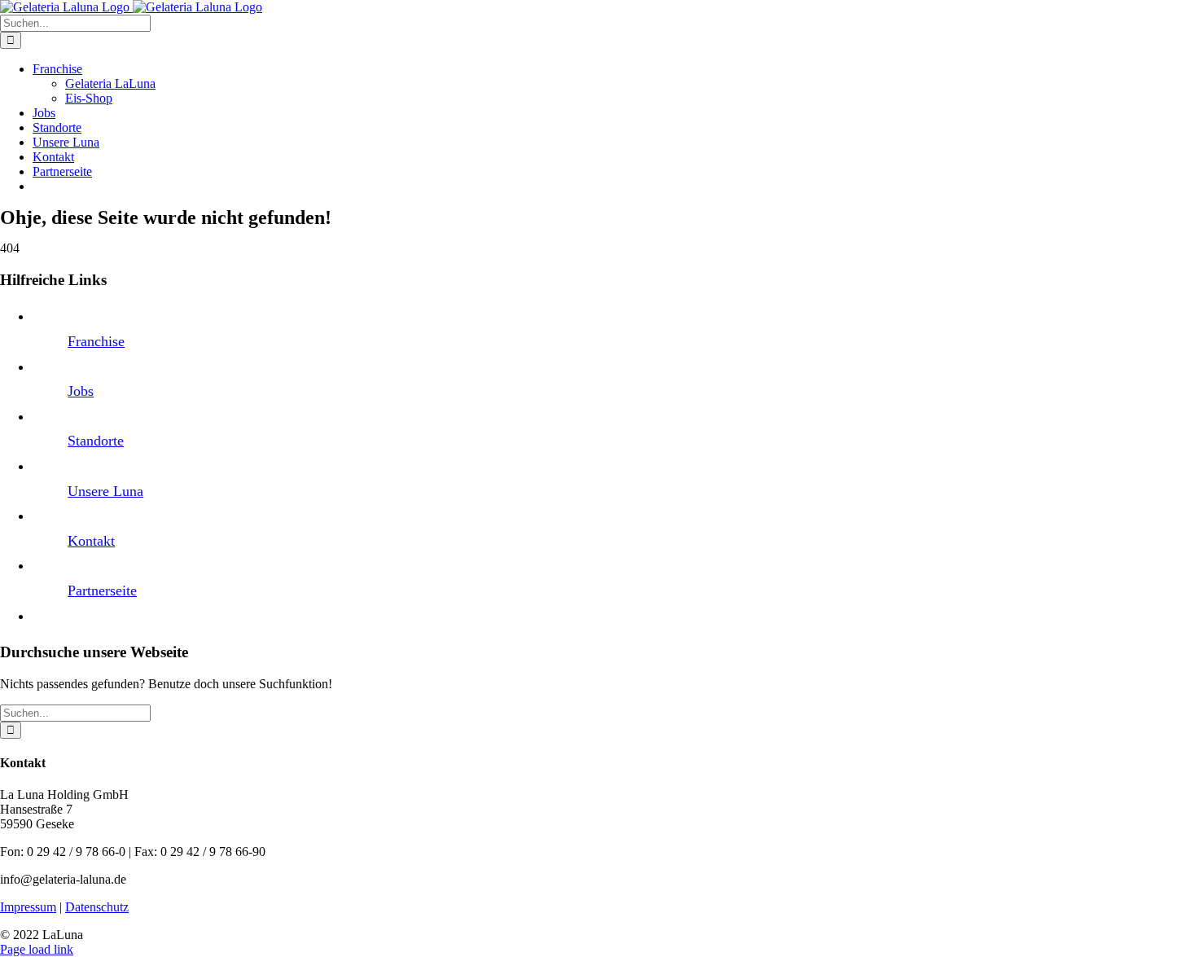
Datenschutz (97, 907)
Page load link (36, 949)
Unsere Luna (105, 491)
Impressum (28, 907)
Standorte (96, 440)
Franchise (96, 341)
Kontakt (91, 541)
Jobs (81, 391)
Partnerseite (102, 590)
